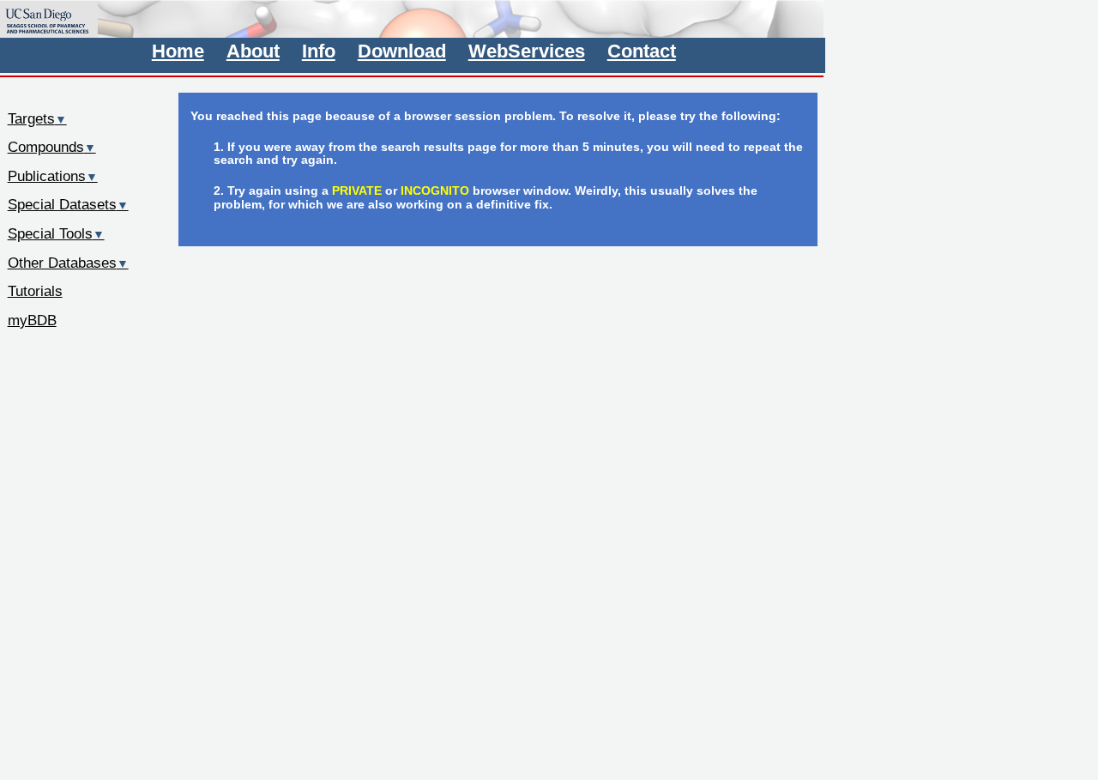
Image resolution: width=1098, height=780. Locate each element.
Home (178, 51)
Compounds (52, 146)
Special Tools (56, 233)
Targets (37, 118)
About (253, 51)
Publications (53, 175)
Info (318, 51)
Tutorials (35, 290)
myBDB (32, 320)
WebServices (526, 51)
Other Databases (68, 262)
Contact (641, 51)
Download (402, 51)
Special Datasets (68, 204)
